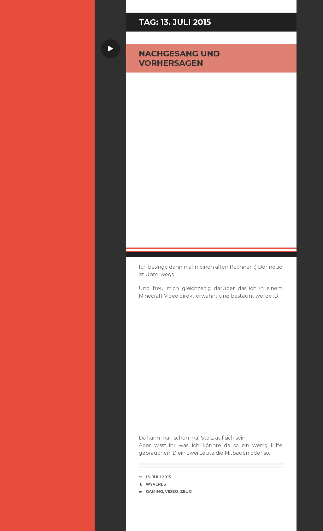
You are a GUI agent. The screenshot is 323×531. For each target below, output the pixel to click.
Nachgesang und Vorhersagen (179, 58)
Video (171, 491)
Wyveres (156, 484)
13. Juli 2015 (158, 477)
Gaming (154, 491)
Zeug (186, 491)
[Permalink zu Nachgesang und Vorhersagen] (211, 162)
